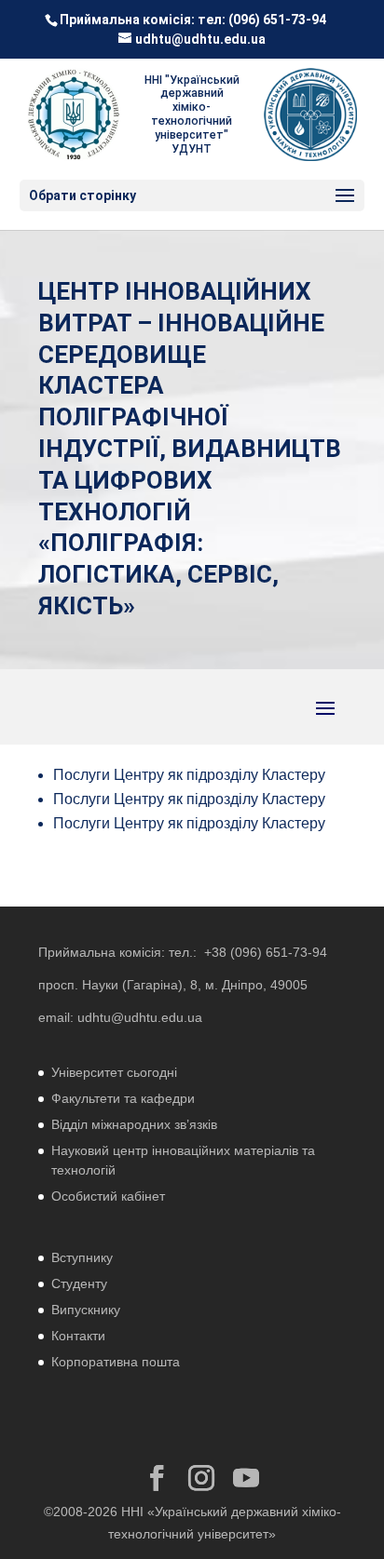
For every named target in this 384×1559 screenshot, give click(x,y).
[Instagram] (201, 1478)
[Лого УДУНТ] (310, 114)
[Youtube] (246, 1478)
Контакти (78, 1335)
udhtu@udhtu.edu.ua (139, 1017)
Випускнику (85, 1309)
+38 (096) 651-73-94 (265, 952)
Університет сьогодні (114, 1072)
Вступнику (82, 1257)
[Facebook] (157, 1478)
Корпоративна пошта (115, 1361)
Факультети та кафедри (123, 1098)
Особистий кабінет (108, 1196)
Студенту (79, 1283)
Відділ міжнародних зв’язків (134, 1124)
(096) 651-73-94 (277, 19)
